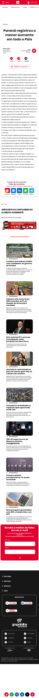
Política (5, 24)
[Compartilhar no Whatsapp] (12, 694)
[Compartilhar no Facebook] (17, 694)
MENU (7, 2)
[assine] (32, 694)
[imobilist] (6, 694)
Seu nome (7, 540)
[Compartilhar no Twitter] (27, 694)
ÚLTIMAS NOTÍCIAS (15, 7)
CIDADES (25, 7)
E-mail (7, 548)
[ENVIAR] (20, 558)
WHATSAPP (5, 7)
